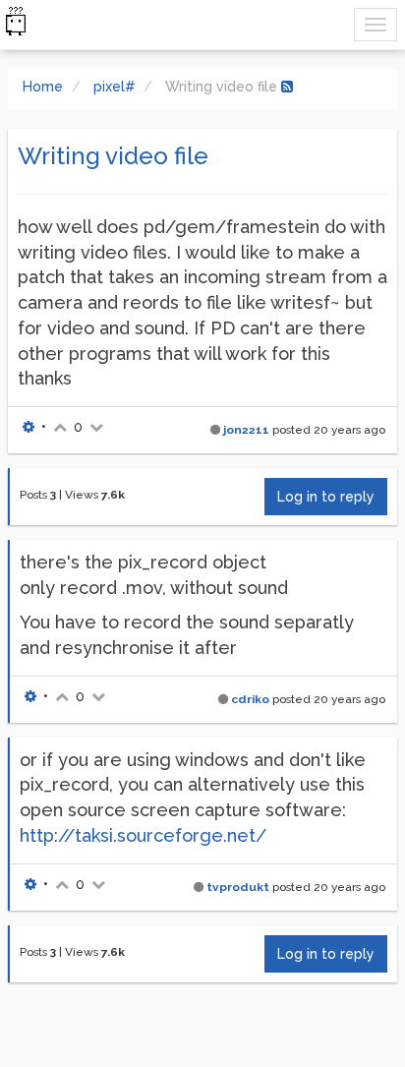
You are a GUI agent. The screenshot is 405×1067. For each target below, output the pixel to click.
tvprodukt (237, 887)
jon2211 (246, 430)
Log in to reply (326, 496)
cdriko (250, 699)
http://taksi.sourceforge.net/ (143, 835)
